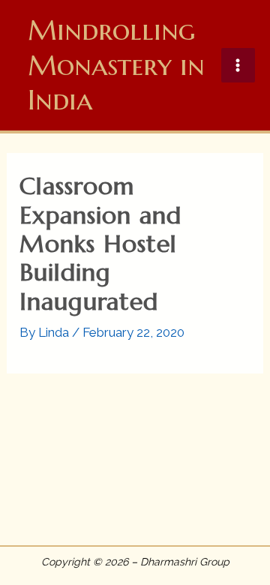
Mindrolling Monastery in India (116, 65)
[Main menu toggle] (238, 65)
